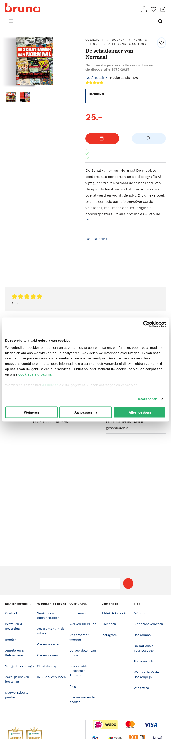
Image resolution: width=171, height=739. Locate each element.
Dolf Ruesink (96, 77)
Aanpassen (83, 412)
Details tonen (146, 399)
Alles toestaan (140, 412)
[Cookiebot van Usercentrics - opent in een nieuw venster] (146, 324)
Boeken (118, 39)
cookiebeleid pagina (35, 374)
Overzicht (95, 39)
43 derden (50, 385)
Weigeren (31, 412)
